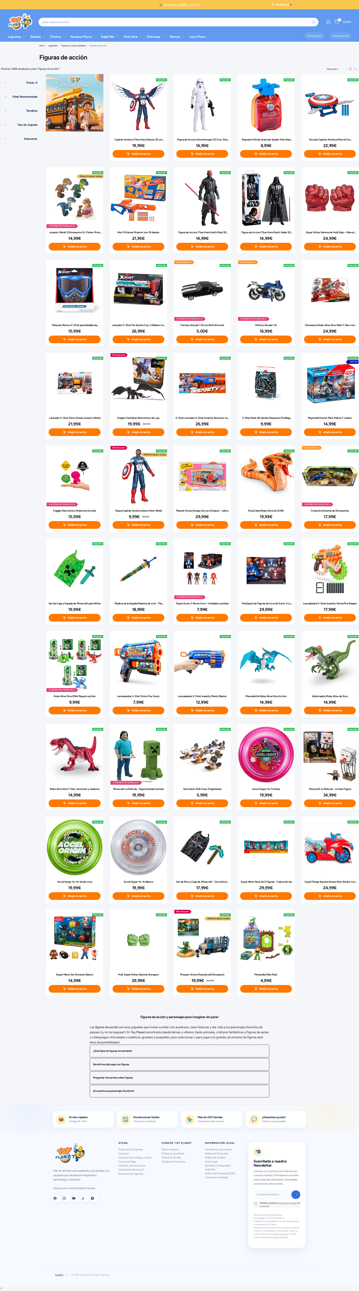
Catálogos (314, 36)
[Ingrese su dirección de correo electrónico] (295, 1194)
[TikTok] (85, 1198)
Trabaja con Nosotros (173, 1161)
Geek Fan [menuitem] (107, 37)
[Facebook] (57, 1198)
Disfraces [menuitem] (153, 37)
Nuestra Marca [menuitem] (81, 37)
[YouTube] (75, 1198)
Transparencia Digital (216, 1177)
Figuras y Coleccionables (73, 46)
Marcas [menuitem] (175, 37)
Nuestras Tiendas (171, 1157)
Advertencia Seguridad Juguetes (217, 1167)
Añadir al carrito (141, 153)
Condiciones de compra (218, 1149)
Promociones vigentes (130, 1173)
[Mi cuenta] (328, 22)
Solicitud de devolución (131, 1169)
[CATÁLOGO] (74, 103)
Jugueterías (340, 36)
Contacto (123, 1153)
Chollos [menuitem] (55, 37)
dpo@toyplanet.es (280, 1234)
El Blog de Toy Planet (173, 1153)
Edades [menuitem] (35, 37)
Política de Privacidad (216, 1153)
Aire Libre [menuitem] (130, 37)
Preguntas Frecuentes (130, 1149)
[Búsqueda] (313, 22)
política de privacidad (286, 1203)
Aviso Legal (211, 1161)
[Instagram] (66, 1198)
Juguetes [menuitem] (14, 37)
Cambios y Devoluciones (132, 1165)
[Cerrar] (1, 1288)
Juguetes (52, 46)
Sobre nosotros (170, 1149)
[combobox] (179, 22)
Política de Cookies (215, 1157)
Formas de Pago (127, 1161)
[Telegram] (94, 1198)
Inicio (42, 46)
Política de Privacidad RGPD (220, 1173)
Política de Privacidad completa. (274, 1237)
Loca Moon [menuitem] (197, 37)
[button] (350, 69)
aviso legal (264, 1206)
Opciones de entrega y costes (135, 1157)
